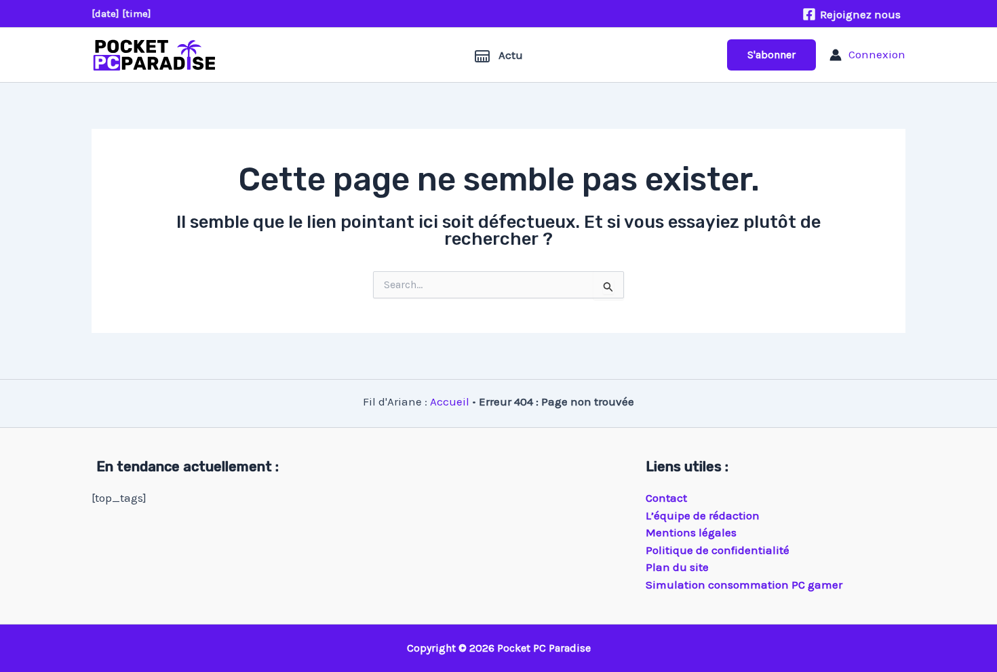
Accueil (449, 401)
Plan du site (677, 567)
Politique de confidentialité (717, 550)
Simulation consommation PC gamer (744, 584)
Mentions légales (691, 532)
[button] (771, 55)
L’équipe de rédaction (703, 515)
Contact (666, 498)
